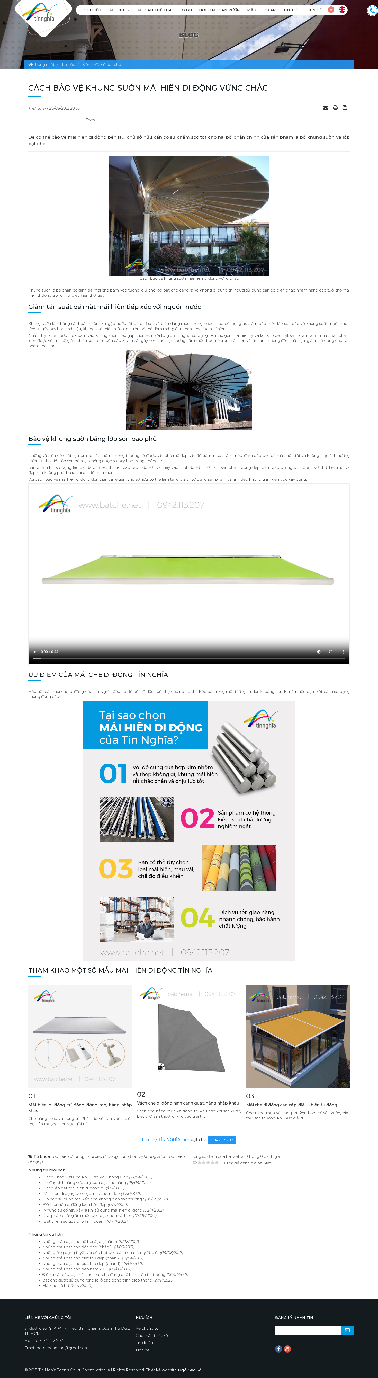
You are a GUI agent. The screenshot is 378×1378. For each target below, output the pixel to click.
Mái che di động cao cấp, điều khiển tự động (291, 1104)
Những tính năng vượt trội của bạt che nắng (84, 1182)
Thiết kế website (174, 1369)
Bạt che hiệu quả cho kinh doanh (74, 1221)
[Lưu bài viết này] (345, 107)
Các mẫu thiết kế (152, 1335)
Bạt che (117, 10)
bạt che (198, 1139)
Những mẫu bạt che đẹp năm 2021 (75, 1269)
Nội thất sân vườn (219, 10)
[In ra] (336, 107)
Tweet (92, 119)
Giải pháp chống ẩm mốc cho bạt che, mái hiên (87, 1215)
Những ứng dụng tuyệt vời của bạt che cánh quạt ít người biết (100, 1252)
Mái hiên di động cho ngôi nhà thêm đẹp (81, 1193)
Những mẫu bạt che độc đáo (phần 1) (77, 1246)
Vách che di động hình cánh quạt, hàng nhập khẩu (188, 1103)
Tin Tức (291, 10)
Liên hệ (314, 10)
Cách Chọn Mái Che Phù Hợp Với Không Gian (85, 1176)
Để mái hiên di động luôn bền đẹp (75, 1204)
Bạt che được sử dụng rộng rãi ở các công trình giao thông (97, 1280)
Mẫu (251, 10)
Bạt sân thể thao (155, 10)
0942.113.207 (222, 1140)
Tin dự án (144, 1342)
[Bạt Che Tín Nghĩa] (40, 12)
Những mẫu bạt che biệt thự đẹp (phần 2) (81, 1258)
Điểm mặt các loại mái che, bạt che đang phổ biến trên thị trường (103, 1274)
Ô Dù (187, 10)
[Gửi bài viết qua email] (326, 107)
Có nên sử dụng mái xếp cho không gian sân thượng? (93, 1199)
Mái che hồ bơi (56, 1285)
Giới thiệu (90, 10)
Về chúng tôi (147, 1328)
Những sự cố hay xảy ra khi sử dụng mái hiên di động (92, 1210)
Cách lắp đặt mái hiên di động (71, 1188)
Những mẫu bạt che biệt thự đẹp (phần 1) (81, 1263)
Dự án (269, 10)
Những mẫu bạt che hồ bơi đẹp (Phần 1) (79, 1241)
